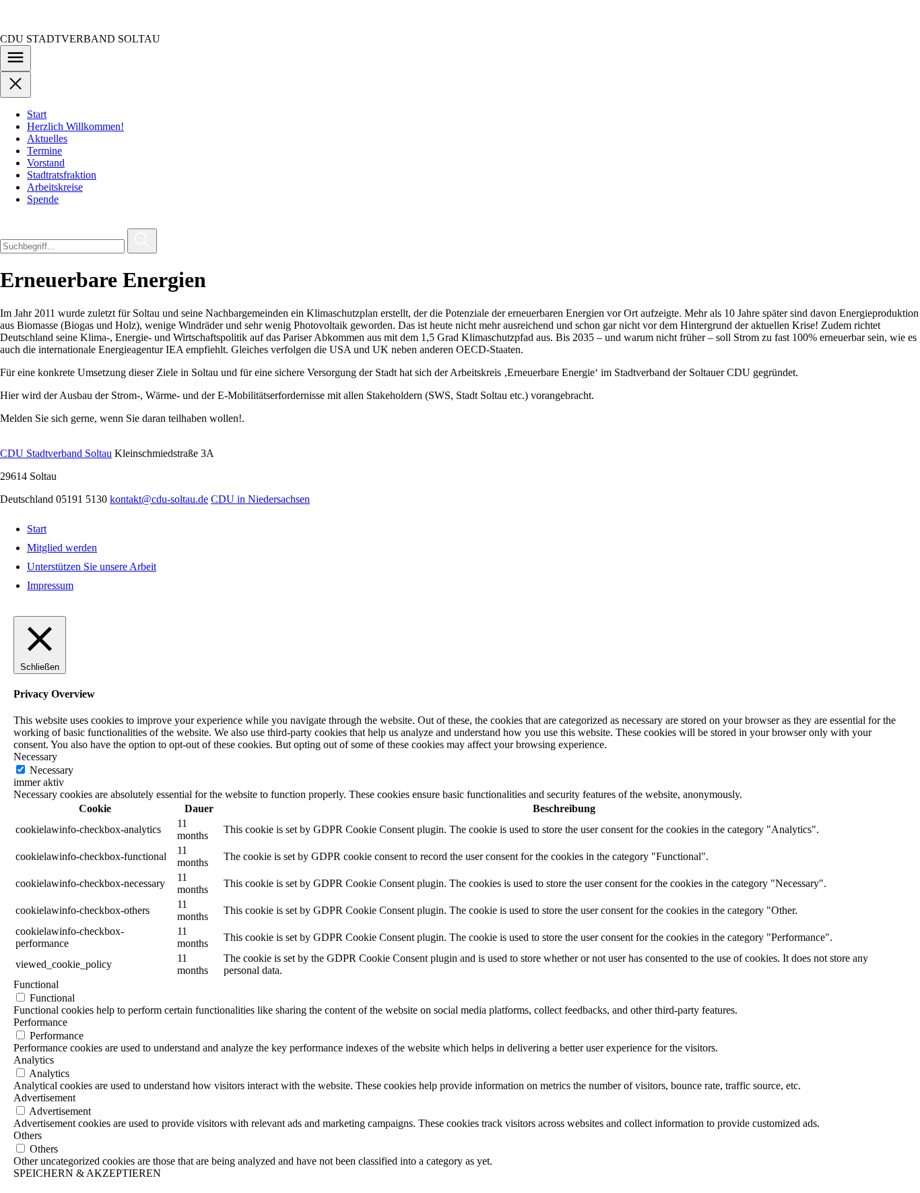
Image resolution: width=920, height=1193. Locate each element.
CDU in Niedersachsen (260, 499)
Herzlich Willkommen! (75, 126)
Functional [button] (36, 984)
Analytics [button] (33, 1060)
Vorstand (46, 163)
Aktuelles (47, 138)
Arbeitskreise (55, 187)
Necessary (51, 770)
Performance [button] (40, 1022)
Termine (44, 150)
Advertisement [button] (44, 1097)
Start (36, 114)
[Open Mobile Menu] (15, 58)
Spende (43, 199)
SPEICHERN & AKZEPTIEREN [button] (87, 1173)
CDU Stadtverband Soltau (56, 453)
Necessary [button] (35, 756)
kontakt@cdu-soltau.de (159, 499)
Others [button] (27, 1135)
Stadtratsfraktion (61, 175)
